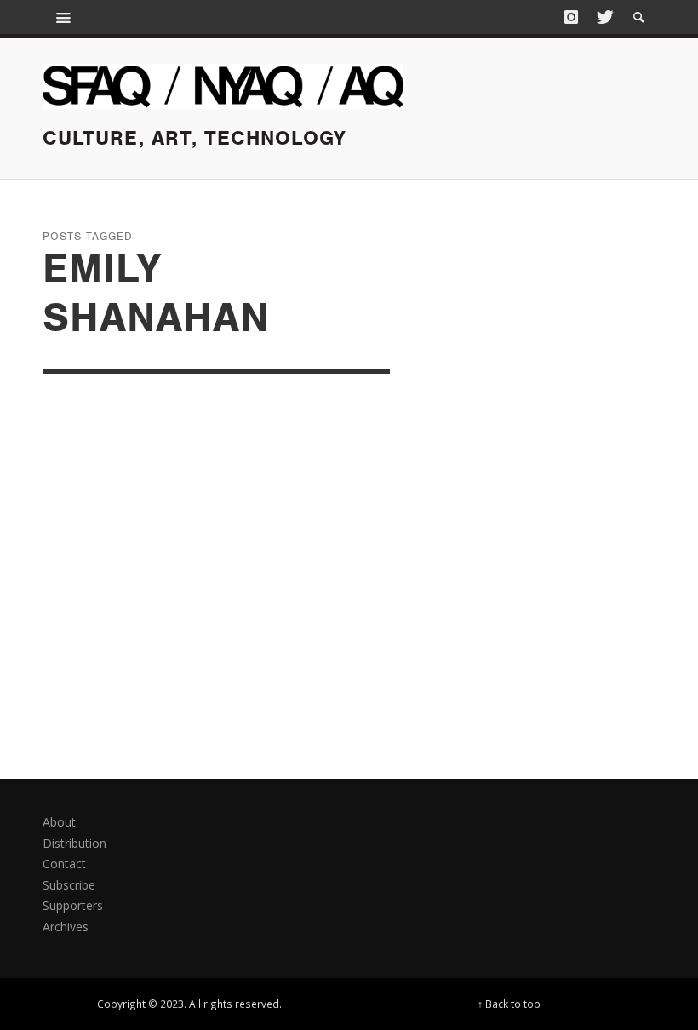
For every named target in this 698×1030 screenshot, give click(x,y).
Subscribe (69, 885)
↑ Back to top (509, 1003)
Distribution (74, 843)
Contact (64, 863)
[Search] (64, 17)
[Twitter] (603, 17)
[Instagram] (571, 17)
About (59, 822)
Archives (66, 926)
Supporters (73, 905)
